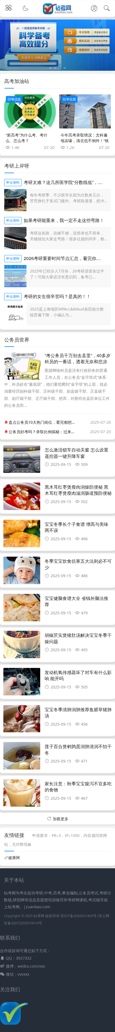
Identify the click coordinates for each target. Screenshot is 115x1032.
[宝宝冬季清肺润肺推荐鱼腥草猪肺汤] (21, 720)
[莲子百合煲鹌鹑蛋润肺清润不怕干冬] (21, 757)
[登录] (94, 9)
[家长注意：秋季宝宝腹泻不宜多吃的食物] (21, 794)
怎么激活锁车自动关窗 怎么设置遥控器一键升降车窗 (76, 452)
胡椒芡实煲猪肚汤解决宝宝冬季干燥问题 (78, 638)
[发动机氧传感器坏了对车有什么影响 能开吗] (21, 683)
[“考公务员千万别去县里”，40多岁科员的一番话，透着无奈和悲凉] (22, 378)
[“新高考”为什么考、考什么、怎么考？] (30, 111)
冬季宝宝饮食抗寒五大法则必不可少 (78, 564)
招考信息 (14, 99)
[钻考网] (58, 13)
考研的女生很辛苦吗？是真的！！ (57, 296)
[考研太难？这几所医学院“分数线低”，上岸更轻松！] (15, 200)
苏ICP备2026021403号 (79, 916)
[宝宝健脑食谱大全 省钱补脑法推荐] (21, 609)
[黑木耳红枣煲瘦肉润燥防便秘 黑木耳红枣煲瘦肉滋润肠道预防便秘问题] (21, 498)
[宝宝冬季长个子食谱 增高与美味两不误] (21, 535)
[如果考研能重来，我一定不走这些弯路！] (15, 238)
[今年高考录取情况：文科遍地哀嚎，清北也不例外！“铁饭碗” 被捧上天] (85, 111)
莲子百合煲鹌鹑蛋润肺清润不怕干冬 (78, 749)
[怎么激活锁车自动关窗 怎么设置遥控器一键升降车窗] (21, 460)
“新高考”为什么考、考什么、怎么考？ (26, 137)
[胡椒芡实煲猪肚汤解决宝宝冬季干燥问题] (21, 646)
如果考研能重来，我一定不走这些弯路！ (64, 220)
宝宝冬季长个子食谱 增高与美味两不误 (76, 527)
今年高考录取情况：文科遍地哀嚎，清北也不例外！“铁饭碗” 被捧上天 (85, 140)
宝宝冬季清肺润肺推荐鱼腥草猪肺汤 (78, 712)
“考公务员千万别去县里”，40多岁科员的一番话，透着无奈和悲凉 (78, 358)
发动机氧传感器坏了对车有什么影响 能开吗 (78, 675)
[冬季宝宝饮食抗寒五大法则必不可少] (21, 572)
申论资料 (13, 182)
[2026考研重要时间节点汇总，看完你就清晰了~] (15, 276)
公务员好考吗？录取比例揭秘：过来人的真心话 (43, 431)
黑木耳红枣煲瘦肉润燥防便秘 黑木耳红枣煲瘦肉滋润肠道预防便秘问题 (78, 493)
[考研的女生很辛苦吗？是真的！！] (15, 314)
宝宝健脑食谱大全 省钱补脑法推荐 (76, 601)
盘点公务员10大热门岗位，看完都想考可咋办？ (43, 422)
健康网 (14, 858)
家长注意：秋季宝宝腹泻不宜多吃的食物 (78, 786)
